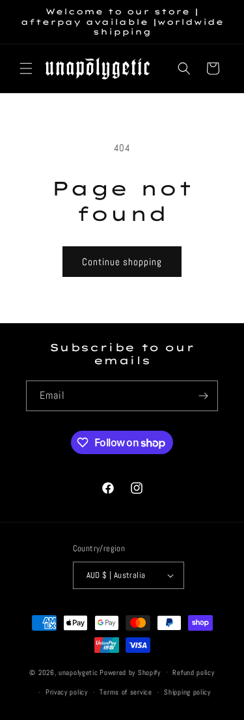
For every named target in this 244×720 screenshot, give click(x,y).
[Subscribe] (203, 396)
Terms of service (126, 692)
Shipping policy (187, 692)
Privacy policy (67, 692)
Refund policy (193, 672)
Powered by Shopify (130, 671)
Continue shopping (122, 261)
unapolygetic (78, 671)
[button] (26, 68)
